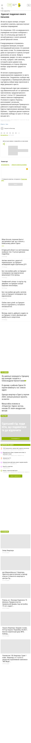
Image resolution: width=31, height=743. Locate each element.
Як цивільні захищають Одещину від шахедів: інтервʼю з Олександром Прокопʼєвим (15, 378)
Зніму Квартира (8, 550)
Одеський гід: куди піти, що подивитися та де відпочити (14, 427)
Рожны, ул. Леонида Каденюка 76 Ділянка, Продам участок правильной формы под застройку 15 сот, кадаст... (15, 603)
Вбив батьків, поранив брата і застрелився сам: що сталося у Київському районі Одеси (13, 241)
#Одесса (3, 124)
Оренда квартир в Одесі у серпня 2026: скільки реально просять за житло (15, 396)
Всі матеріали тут (15, 438)
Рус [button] (29, 5)
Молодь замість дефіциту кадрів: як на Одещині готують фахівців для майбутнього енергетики (15, 315)
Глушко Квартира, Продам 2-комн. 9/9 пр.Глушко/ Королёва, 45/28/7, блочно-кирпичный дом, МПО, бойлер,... (14, 631)
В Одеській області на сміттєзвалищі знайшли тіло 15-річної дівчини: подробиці (15, 252)
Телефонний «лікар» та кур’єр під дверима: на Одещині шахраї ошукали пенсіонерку (14, 283)
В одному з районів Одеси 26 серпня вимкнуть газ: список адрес (14, 387)
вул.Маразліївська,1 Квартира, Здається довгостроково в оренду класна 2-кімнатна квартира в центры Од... (14, 575)
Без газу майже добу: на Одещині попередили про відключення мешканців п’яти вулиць (14, 273)
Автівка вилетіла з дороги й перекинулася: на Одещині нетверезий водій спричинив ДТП (14, 262)
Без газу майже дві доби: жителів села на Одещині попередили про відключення (14, 294)
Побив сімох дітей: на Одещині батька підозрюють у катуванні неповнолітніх (13, 305)
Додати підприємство (15, 476)
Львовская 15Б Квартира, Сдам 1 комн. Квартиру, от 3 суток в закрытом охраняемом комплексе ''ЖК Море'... (14, 658)
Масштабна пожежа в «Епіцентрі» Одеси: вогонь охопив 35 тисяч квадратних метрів (13, 407)
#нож (7, 124)
